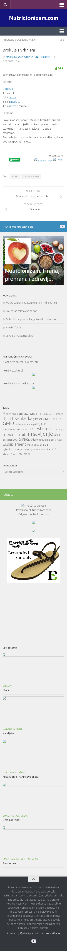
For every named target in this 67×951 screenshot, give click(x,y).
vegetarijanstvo (31, 449)
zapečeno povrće (31, 176)
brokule (9, 88)
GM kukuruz (52, 419)
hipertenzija (29, 424)
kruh (52, 429)
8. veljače (8, 733)
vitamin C (51, 449)
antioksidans (30, 413)
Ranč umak (9, 863)
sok (5, 444)
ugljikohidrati (9, 449)
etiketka (24, 418)
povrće (17, 439)
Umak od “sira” (12, 819)
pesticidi (7, 439)
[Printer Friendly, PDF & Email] (58, 67)
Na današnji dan (12, 729)
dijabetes (10, 419)
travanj (45, 444)
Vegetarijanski (25, 39)
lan (4, 434)
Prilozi (8, 39)
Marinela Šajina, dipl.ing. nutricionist (29, 57)
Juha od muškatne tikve (19, 335)
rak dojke (33, 439)
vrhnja (12, 97)
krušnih (14, 106)
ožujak (57, 434)
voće (15, 454)
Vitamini (7, 686)
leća (9, 434)
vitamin (41, 449)
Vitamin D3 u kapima (18, 383)
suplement (16, 444)
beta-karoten (49, 414)
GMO (8, 423)
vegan (20, 449)
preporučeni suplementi (20, 361)
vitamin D (8, 454)
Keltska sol (13, 370)
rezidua (60, 440)
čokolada (25, 453)
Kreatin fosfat (14, 327)
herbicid (19, 424)
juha (41, 424)
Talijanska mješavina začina (21, 310)
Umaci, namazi (11, 816)
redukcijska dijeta (47, 440)
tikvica (36, 445)
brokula (15, 176)
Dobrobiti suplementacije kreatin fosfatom (31, 319)
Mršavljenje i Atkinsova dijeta (21, 776)
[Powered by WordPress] (21, 933)
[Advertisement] (33, 613)
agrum (15, 414)
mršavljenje (39, 434)
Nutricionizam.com (33, 18)
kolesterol (39, 428)
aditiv (8, 414)
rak (25, 439)
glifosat (37, 418)
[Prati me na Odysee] (62, 226)
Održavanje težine (14, 772)
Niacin (6, 690)
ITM (37, 424)
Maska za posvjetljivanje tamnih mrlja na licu (31, 302)
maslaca (15, 101)
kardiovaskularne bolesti (16, 429)
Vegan (24, 816)
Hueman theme (52, 933)
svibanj (30, 445)
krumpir (60, 429)
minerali (19, 434)
